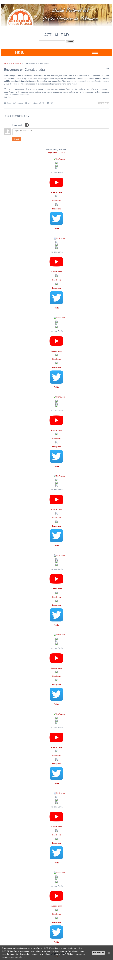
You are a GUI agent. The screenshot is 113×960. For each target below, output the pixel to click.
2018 (12, 63)
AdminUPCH (40, 103)
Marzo (18, 63)
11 (24, 63)
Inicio (6, 63)
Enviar (16, 139)
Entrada (62, 152)
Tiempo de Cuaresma (15, 103)
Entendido (98, 953)
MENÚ (19, 52)
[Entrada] (27, 125)
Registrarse (52, 152)
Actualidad (56, 35)
